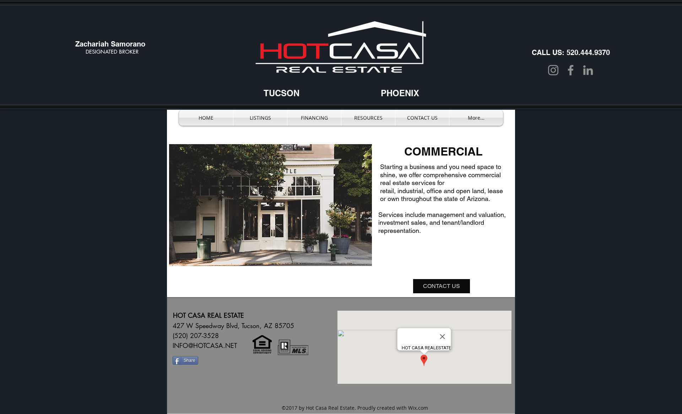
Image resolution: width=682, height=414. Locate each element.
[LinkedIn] (588, 70)
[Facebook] (571, 70)
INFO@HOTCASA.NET (205, 345)
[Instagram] (553, 70)
